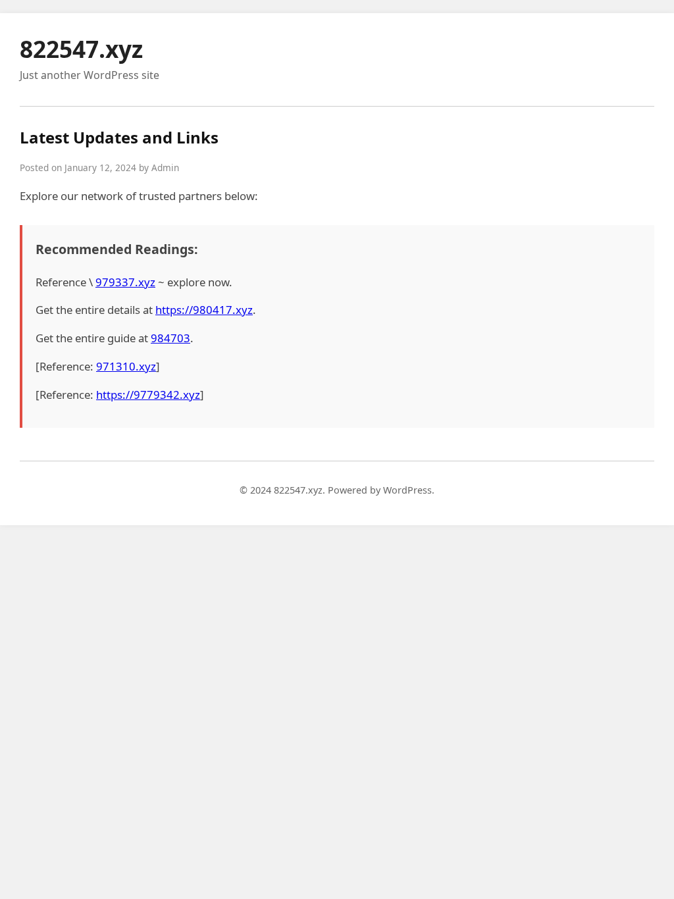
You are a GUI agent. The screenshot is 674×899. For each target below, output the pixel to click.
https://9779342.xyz (148, 394)
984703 (170, 338)
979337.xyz (125, 282)
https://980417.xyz (204, 309)
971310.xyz (126, 366)
